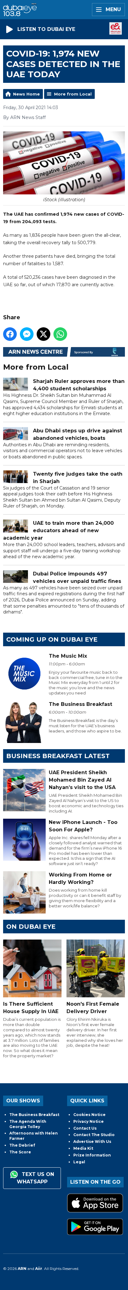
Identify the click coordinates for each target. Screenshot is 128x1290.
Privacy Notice (88, 1121)
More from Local (73, 93)
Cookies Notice (89, 1114)
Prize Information (92, 1155)
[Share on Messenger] (27, 334)
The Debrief (22, 1145)
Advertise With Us (92, 1141)
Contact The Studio (94, 1134)
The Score (20, 1152)
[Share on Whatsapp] (60, 334)
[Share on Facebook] (10, 334)
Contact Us (85, 1128)
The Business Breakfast (34, 1114)
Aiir (38, 1268)
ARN (22, 1268)
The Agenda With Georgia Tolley (27, 1124)
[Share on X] (43, 334)
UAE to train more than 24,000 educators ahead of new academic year (58, 530)
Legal (79, 1162)
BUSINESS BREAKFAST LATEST (58, 756)
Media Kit (83, 1148)
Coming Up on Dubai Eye (52, 639)
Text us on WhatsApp (35, 1178)
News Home (26, 93)
